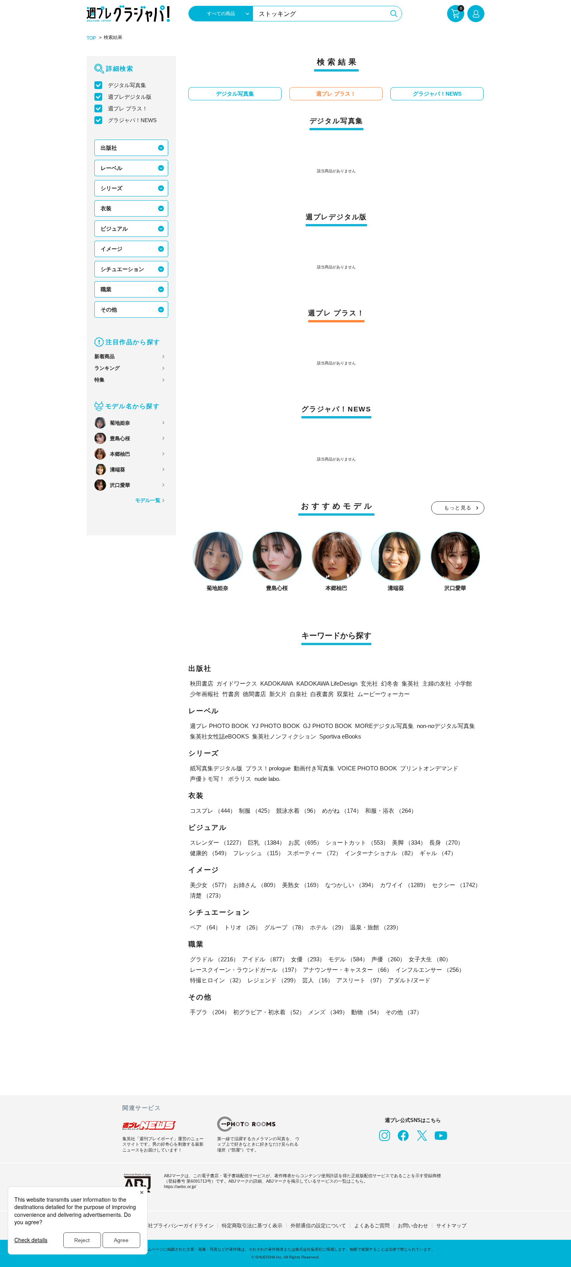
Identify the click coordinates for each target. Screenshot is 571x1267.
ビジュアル (114, 229)
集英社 (410, 683)
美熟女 (302, 885)
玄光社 (369, 683)
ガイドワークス (236, 683)
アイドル (265, 959)
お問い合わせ (413, 1225)
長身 (446, 842)
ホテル (328, 927)
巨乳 (266, 842)
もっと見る (458, 508)
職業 (106, 289)
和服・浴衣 (391, 810)
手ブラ (210, 1012)
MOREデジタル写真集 (384, 726)
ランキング (107, 368)
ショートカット (357, 842)
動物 (366, 1012)
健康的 (210, 853)
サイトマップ (451, 1225)
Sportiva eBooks (340, 736)
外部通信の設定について (318, 1225)
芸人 (317, 980)
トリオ (242, 927)
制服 (256, 810)
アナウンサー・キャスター (347, 969)
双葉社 (345, 694)
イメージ (111, 249)
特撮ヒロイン (217, 980)
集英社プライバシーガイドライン (176, 1225)
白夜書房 (322, 694)
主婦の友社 (436, 683)
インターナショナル (380, 853)
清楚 (207, 895)
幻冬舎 (390, 683)
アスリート (360, 980)
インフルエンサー (430, 969)
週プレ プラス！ (128, 108)
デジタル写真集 (127, 85)
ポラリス (239, 778)
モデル (348, 959)
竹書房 (231, 694)
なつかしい (351, 885)
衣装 (106, 208)
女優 (308, 959)
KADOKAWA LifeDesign (326, 683)
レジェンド (273, 980)
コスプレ (213, 810)
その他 (109, 309)
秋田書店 (201, 683)
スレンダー (217, 842)
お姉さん (256, 885)
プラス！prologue (268, 768)
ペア (205, 927)
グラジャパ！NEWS (132, 120)
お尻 (305, 842)
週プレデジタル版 (129, 97)
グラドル (214, 959)
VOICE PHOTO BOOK (367, 768)
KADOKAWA (276, 683)
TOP (91, 38)
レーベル (111, 168)
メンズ (328, 1012)
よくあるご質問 (372, 1225)
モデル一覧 (147, 500)
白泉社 (298, 694)
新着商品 (104, 356)
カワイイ (404, 885)
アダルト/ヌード (409, 980)
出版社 (109, 148)
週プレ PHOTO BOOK (219, 726)
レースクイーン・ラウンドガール (245, 969)
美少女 (210, 885)
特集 (99, 380)
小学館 (463, 683)
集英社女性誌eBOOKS (219, 736)
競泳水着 (297, 810)
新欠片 (278, 694)
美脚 (409, 842)
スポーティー (314, 853)
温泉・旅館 (376, 927)
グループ (285, 927)
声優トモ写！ (207, 778)
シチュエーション (122, 269)
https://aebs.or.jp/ (180, 1186)
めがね (342, 810)
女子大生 (430, 959)
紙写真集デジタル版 (216, 768)
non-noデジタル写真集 (446, 726)
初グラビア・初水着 (269, 1012)
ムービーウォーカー (383, 694)
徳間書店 (254, 694)
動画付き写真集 (314, 768)
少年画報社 (204, 694)
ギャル (438, 853)
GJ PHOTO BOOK (327, 726)
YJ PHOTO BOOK (276, 726)
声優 (388, 959)
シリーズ (111, 188)
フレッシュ (258, 853)
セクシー (456, 885)
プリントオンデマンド (429, 768)
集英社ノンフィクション (284, 736)
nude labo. (267, 778)
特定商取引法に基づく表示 (252, 1225)
